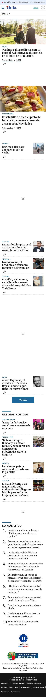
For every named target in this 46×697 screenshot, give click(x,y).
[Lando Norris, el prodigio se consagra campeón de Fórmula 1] (38, 263)
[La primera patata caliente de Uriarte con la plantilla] (38, 467)
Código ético (13, 687)
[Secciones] (3, 8)
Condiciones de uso (34, 683)
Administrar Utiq (38, 687)
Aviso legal (5, 683)
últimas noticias (15, 414)
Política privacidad (18, 683)
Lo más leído (12, 526)
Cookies (4, 687)
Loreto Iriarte (7, 60)
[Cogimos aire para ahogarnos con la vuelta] (38, 148)
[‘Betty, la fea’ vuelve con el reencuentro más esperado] (38, 424)
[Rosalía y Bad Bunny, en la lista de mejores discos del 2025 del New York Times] (38, 281)
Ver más (23, 400)
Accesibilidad (25, 687)
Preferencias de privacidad (10, 692)
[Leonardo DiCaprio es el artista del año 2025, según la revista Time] (38, 246)
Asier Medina (7, 128)
